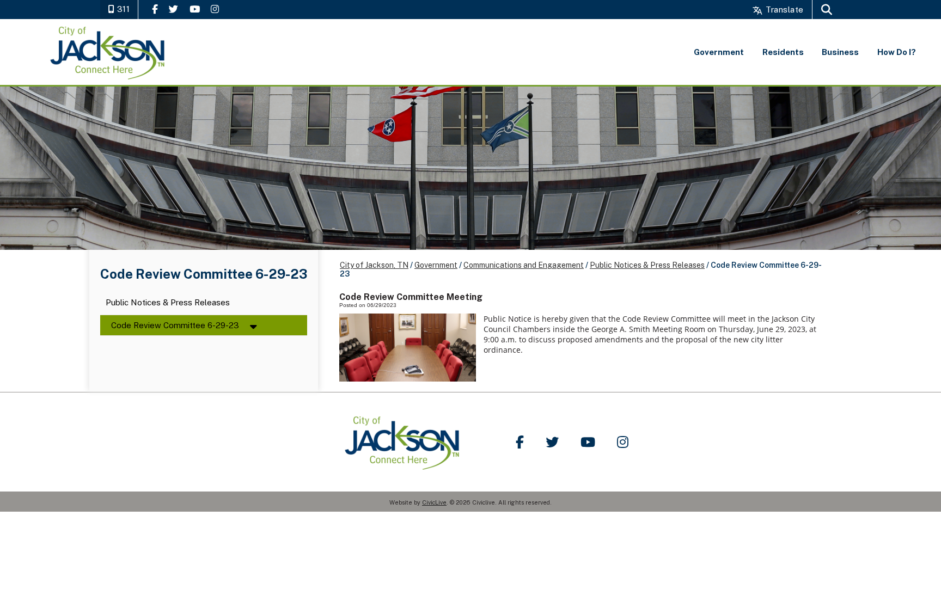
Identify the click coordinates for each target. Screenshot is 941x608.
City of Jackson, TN (374, 265)
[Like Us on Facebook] (155, 9)
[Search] (826, 9)
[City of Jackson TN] (108, 52)
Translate (783, 9)
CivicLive (434, 502)
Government (435, 265)
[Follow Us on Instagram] (215, 9)
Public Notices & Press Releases (168, 303)
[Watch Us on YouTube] (195, 9)
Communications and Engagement (523, 265)
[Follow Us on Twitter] (173, 9)
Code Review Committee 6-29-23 (175, 325)
